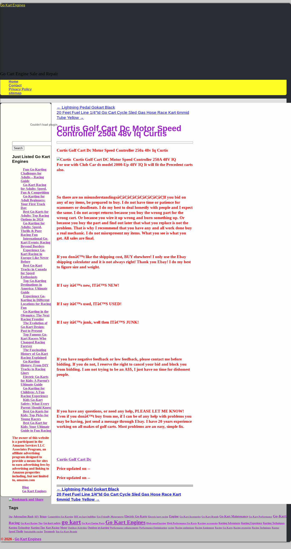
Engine (174, 516)
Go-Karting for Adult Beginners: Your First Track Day (33, 202)
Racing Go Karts (224, 527)
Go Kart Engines (12, 5)
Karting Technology (19, 527)
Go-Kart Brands (210, 517)
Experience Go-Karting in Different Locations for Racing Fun (36, 301)
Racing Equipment (204, 527)
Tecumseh (49, 531)
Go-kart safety (52, 523)
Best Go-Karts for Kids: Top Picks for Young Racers (35, 415)
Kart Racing (52, 527)
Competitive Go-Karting (60, 517)
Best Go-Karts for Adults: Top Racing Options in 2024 (35, 215)
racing (171, 527)
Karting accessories (208, 523)
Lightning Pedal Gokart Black (86, 107)
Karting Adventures (229, 523)
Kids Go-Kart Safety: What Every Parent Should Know (36, 403)
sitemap (15, 93)
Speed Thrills (16, 531)
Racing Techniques (261, 528)
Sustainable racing (33, 531)
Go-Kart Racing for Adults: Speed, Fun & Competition (35, 188)
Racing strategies (242, 528)
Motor (63, 527)
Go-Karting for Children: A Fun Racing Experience (34, 392)
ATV (36, 517)
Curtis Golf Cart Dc (74, 459)
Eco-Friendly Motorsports (110, 517)
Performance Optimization (153, 528)
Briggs (43, 516)
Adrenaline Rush (23, 516)
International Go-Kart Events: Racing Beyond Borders (35, 242)
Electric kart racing (158, 517)
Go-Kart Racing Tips (32, 523)
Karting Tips (38, 527)
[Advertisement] (143, 39)
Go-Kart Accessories (190, 517)
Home (13, 81)
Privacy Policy (20, 89)
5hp (11, 517)
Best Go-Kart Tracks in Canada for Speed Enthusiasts (34, 271)
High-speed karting (156, 523)
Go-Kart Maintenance (233, 516)
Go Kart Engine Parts (93, 523)
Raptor (275, 528)
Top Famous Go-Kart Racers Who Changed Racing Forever (34, 340)
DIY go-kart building (85, 517)
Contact (15, 85)
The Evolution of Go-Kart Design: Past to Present (34, 327)
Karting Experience (251, 523)
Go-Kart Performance (260, 516)
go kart (71, 521)
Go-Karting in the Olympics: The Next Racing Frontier (35, 315)
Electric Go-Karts (135, 516)
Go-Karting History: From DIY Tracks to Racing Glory (35, 367)
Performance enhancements (124, 528)
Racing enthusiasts (184, 528)
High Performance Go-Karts (182, 523)
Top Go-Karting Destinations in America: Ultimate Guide (34, 286)
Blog (25, 487)
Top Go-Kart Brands (66, 531)
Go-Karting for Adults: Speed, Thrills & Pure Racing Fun (33, 229)
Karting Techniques (274, 523)
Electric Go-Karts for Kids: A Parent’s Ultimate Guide (35, 380)
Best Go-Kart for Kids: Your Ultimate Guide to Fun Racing (36, 426)
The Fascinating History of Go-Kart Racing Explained (34, 353)
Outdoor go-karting (98, 527)
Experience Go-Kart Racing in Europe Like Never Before (35, 255)
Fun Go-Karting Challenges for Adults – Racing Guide (33, 175)
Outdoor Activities (77, 528)
